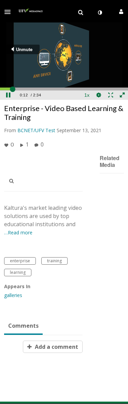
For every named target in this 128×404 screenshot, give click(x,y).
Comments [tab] (23, 325)
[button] (9, 11)
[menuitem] (80, 12)
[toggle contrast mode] (99, 12)
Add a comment (55, 347)
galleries (13, 295)
